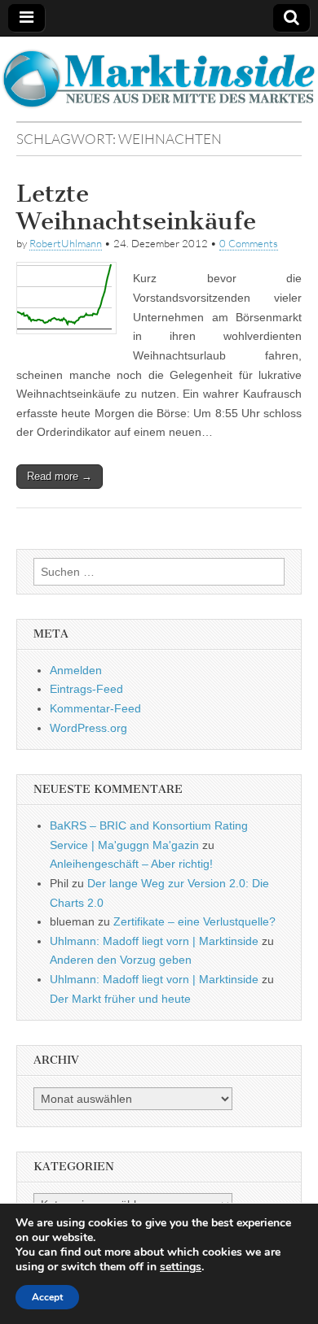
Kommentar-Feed (95, 708)
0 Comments (248, 243)
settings (180, 1267)
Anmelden (76, 670)
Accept (47, 1297)
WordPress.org (88, 727)
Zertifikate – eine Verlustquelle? (194, 921)
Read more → (59, 476)
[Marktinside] (159, 79)
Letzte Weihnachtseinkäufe (136, 207)
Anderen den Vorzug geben (121, 959)
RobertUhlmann (65, 243)
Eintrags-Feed (86, 688)
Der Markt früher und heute (120, 998)
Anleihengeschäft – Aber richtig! (131, 863)
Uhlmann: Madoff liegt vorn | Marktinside (154, 940)
